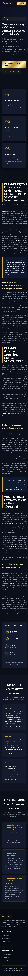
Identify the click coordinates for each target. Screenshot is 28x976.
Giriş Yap (21, 3)
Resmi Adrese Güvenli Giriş (13, 64)
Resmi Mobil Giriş (6, 957)
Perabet (7, 3)
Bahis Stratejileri (6, 941)
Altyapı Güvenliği (6, 938)
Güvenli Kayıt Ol (6, 960)
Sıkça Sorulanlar (6, 944)
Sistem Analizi (5, 935)
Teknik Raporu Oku (12, 71)
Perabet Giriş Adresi (7, 954)
